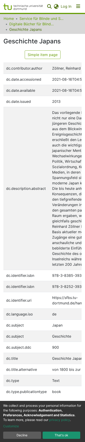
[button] (56, 6)
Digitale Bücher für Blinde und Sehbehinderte (32, 24)
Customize (11, 426)
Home (9, 18)
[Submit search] (49, 6)
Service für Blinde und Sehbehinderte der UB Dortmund (42, 18)
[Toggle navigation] (78, 6)
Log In (66, 6)
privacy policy (59, 420)
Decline (22, 435)
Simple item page (43, 54)
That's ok (61, 435)
